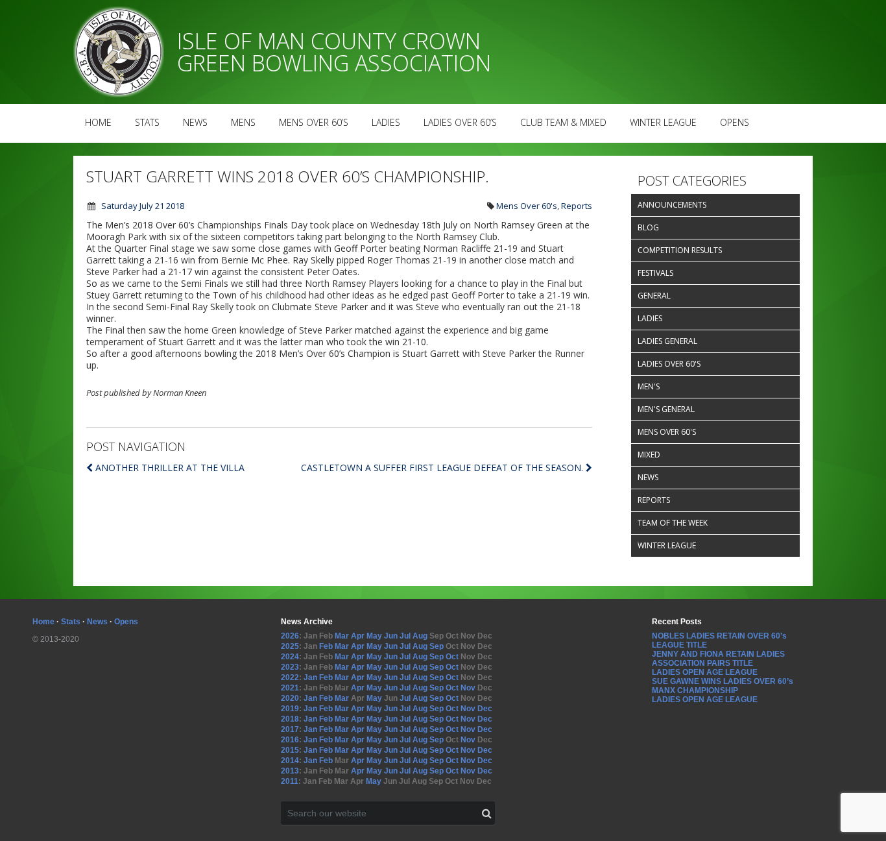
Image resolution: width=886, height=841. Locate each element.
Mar (342, 635)
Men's (649, 386)
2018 (290, 719)
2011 (289, 781)
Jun (391, 635)
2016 (290, 739)
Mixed (649, 454)
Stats (147, 122)
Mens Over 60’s (313, 122)
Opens (734, 122)
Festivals (655, 272)
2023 (290, 667)
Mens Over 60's (526, 206)
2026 (290, 635)
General (654, 295)
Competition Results (680, 250)
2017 (290, 729)
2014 (290, 760)
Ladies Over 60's (669, 363)
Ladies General (667, 341)
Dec (484, 708)
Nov (468, 687)
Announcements (672, 204)
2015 (290, 750)
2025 (290, 646)
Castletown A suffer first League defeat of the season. (443, 467)
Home (98, 122)
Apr (358, 635)
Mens (243, 122)
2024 (290, 656)
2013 (290, 770)
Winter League (663, 122)
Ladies (386, 122)
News (195, 122)
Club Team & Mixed (563, 122)
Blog (648, 227)
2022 (290, 677)
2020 (290, 698)
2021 (290, 687)
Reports (576, 206)
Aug (420, 635)
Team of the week (673, 522)
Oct (452, 656)
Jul (405, 635)
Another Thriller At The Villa (170, 467)
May (374, 635)
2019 (290, 708)
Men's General (666, 409)
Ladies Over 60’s (460, 122)
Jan (310, 677)
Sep (436, 646)
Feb (326, 646)
